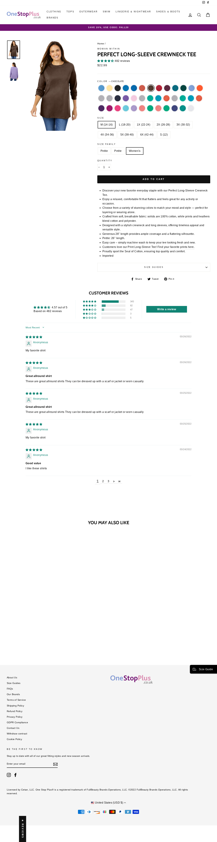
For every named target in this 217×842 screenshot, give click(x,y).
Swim (107, 11)
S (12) (164, 134)
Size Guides (154, 267)
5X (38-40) (127, 134)
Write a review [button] (166, 309)
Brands (52, 17)
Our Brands (13, 694)
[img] (34, 337)
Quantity (104, 160)
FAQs (10, 688)
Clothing (54, 11)
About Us (12, 677)
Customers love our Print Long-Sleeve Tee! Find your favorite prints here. (148, 246)
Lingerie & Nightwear (133, 11)
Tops (70, 11)
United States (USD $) (109, 802)
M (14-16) (107, 124)
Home (100, 43)
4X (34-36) (107, 134)
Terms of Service (16, 700)
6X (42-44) (147, 134)
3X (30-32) (183, 124)
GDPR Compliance (17, 722)
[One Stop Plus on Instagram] (9, 775)
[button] (106, 60)
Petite (104, 150)
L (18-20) (124, 124)
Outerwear (88, 11)
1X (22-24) (143, 124)
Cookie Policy (14, 739)
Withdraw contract (17, 733)
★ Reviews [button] (22, 828)
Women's (135, 150)
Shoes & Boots (168, 11)
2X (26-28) (163, 124)
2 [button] (103, 481)
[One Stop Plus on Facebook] (15, 775)
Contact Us (13, 728)
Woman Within (108, 49)
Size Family (106, 144)
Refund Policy (14, 711)
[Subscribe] (55, 764)
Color (110, 81)
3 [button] (108, 481)
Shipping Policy (15, 705)
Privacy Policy (15, 717)
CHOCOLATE (150, 88)
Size (100, 118)
